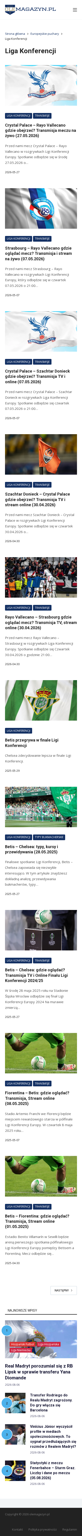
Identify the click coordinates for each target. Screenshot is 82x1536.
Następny (62, 1290)
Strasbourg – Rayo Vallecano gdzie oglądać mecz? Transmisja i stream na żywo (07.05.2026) (38, 253)
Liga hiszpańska (48, 1344)
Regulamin (69, 1529)
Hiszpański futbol (22, 1344)
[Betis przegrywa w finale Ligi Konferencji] (41, 700)
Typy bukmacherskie (49, 837)
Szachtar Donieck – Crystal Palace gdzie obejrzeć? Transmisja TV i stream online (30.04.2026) (37, 499)
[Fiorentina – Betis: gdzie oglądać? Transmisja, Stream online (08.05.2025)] (41, 1053)
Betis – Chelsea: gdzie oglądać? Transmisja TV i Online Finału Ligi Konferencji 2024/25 (36, 975)
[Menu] (75, 10)
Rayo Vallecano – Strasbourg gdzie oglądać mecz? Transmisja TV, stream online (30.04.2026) (41, 622)
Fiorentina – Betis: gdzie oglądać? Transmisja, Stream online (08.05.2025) (37, 1098)
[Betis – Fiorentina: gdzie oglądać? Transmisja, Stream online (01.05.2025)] (41, 1176)
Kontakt (17, 1529)
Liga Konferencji (18, 116)
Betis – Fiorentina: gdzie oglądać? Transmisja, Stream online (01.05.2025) (37, 1221)
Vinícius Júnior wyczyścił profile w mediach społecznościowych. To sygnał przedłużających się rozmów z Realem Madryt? (53, 1436)
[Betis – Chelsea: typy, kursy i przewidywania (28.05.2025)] (41, 807)
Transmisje (42, 116)
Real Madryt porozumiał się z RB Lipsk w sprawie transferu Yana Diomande (39, 1372)
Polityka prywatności (42, 1529)
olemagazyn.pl (39, 1514)
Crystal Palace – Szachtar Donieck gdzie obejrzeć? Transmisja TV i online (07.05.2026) (37, 376)
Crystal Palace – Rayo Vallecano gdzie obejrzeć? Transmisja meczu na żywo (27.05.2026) (40, 130)
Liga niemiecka (21, 1350)
